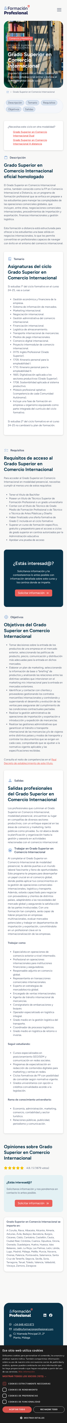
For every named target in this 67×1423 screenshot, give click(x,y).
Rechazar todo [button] (49, 1409)
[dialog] (33, 1384)
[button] (33, 1376)
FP (8, 92)
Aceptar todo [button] (17, 1409)
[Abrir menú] (59, 9)
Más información (27, 1371)
